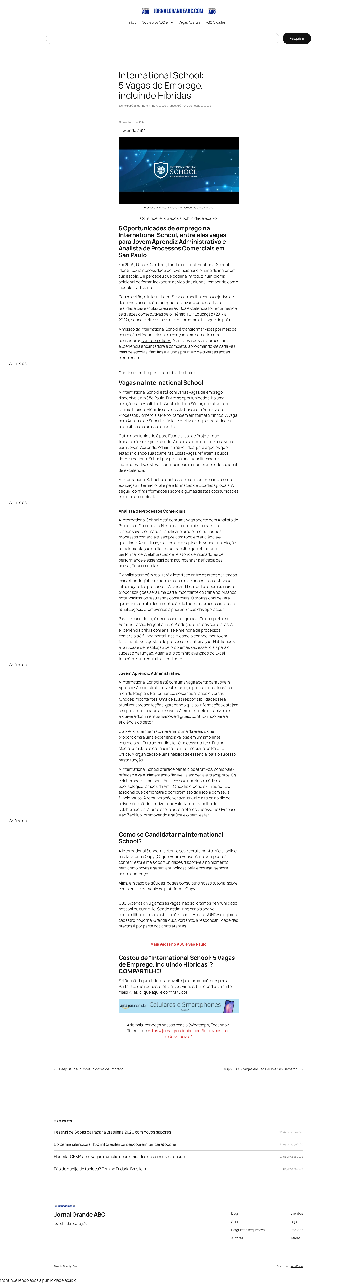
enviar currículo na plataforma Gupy (162, 889)
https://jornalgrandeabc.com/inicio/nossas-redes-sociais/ (189, 1033)
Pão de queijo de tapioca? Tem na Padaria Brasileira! (101, 1169)
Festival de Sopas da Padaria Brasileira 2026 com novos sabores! (113, 1132)
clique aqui (149, 992)
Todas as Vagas (202, 105)
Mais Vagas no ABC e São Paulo (178, 944)
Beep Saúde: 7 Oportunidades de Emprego (91, 1069)
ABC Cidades (158, 105)
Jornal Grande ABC (80, 1214)
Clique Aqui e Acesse (176, 856)
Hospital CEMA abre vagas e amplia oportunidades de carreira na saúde (119, 1156)
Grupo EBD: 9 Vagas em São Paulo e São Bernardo (260, 1069)
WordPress (297, 1266)
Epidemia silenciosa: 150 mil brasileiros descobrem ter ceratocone (115, 1144)
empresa (204, 868)
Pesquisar (296, 38)
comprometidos (156, 340)
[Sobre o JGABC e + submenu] (172, 22)
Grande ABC (138, 105)
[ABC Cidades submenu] (227, 22)
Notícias (187, 105)
